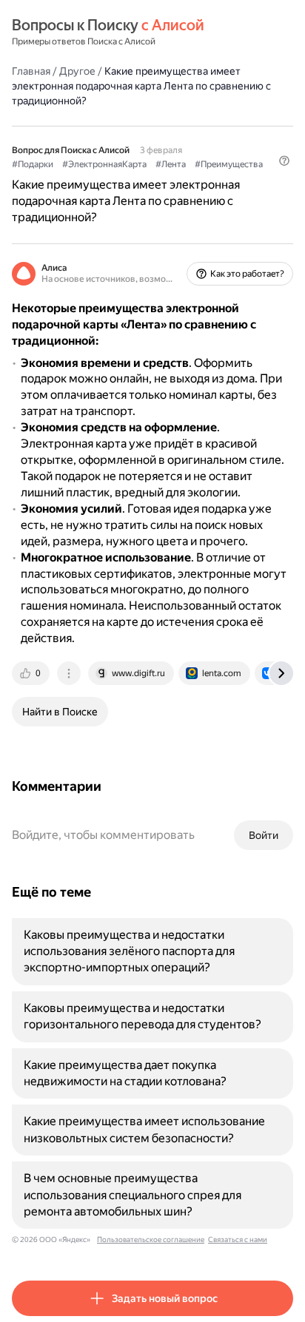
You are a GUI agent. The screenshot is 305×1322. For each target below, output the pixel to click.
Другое (77, 71)
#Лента (170, 164)
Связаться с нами (237, 1239)
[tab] (32, 673)
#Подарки (32, 164)
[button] (284, 160)
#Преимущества (229, 164)
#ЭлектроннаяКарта (104, 164)
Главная (31, 71)
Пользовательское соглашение (150, 1239)
